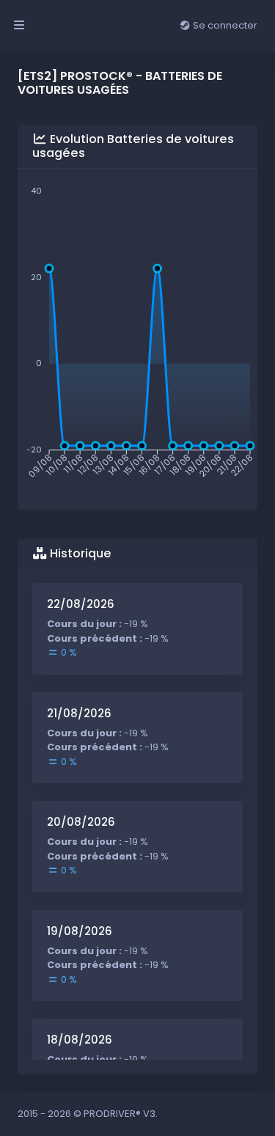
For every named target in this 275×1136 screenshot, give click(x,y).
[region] (137, 821)
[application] (137, 334)
